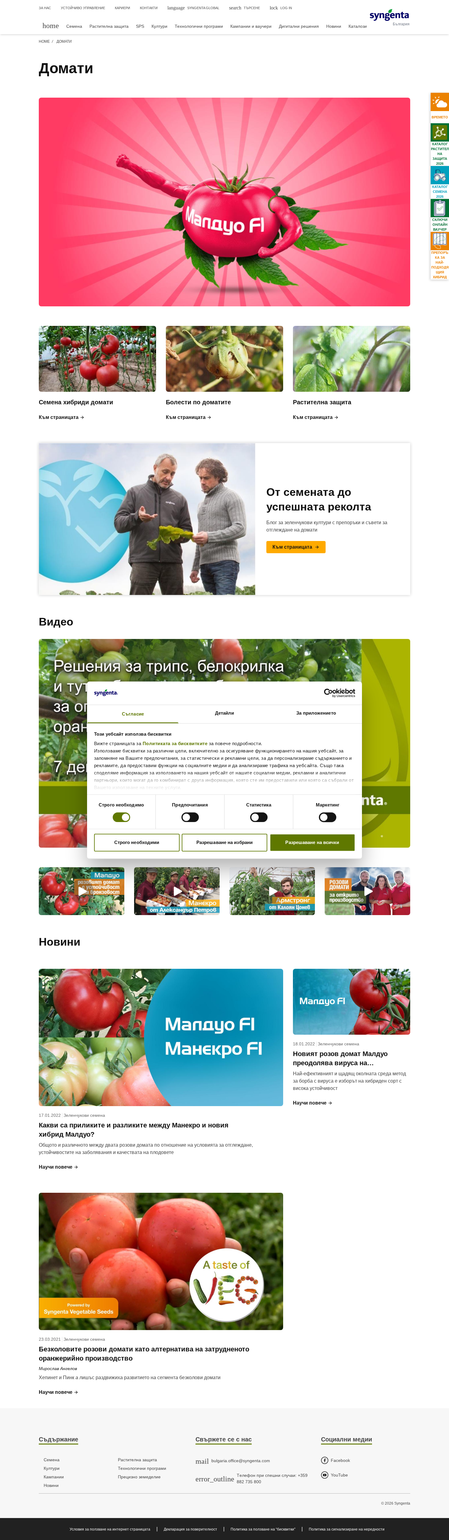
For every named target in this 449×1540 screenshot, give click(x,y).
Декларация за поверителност (190, 1529)
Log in (281, 7)
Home (44, 41)
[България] (389, 15)
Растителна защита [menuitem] (109, 26)
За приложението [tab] (316, 713)
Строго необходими (136, 842)
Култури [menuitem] (159, 26)
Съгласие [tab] (133, 714)
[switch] (190, 817)
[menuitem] (51, 25)
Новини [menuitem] (333, 26)
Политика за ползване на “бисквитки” (263, 1529)
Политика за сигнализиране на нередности (347, 1529)
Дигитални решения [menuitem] (299, 26)
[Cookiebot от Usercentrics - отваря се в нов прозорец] (328, 693)
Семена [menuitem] (74, 26)
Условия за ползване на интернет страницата (110, 1529)
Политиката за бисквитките (175, 743)
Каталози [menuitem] (358, 26)
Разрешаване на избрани (224, 842)
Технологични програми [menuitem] (199, 26)
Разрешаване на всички (312, 842)
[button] (62, 417)
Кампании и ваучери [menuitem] (251, 26)
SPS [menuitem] (140, 26)
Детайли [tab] (224, 713)
